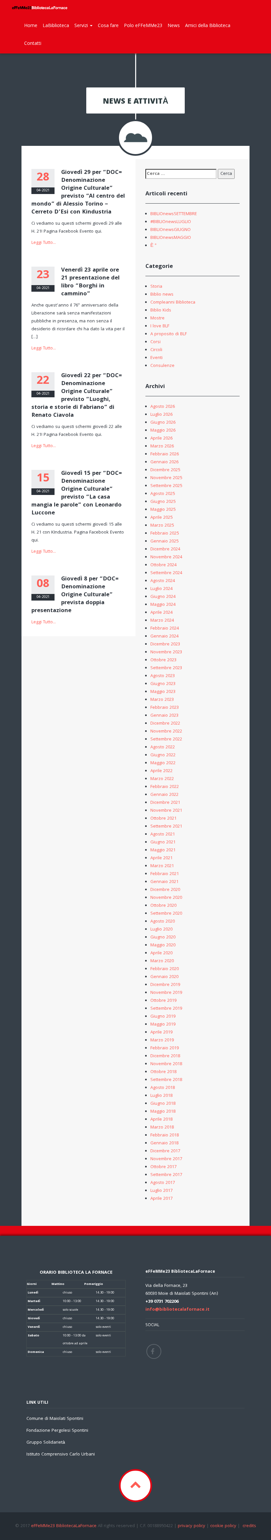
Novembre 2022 (166, 731)
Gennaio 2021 (164, 882)
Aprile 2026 (161, 438)
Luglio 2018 (161, 1095)
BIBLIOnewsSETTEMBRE (173, 214)
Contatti (32, 43)
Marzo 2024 (162, 620)
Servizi (81, 25)
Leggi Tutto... (43, 242)
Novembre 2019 (166, 993)
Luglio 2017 (161, 1191)
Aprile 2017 (161, 1198)
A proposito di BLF (168, 334)
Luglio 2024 (161, 589)
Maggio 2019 (162, 1024)
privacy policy (191, 1526)
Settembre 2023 (166, 668)
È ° (153, 245)
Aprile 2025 (161, 517)
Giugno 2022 (162, 755)
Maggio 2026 (162, 430)
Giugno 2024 (162, 597)
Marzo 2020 (162, 961)
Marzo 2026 (162, 446)
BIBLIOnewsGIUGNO (170, 230)
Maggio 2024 (162, 604)
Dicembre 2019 (165, 985)
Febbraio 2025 (164, 533)
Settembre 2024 (166, 573)
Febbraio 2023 (164, 707)
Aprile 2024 (161, 612)
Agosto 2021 (162, 834)
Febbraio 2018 (164, 1135)
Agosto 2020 (162, 921)
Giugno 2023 (162, 684)
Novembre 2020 (166, 897)
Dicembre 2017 (165, 1151)
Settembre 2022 (166, 739)
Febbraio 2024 (164, 628)
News (174, 25)
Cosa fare (108, 25)
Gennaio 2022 (164, 795)
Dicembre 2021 (165, 802)
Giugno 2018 (162, 1103)
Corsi (155, 342)
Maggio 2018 (162, 1111)
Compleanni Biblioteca (172, 302)
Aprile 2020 (161, 953)
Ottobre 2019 (163, 1000)
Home (30, 25)
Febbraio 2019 (164, 1048)
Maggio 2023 (162, 692)
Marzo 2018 (162, 1127)
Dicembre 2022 (165, 723)
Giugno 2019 (162, 1016)
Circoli (156, 350)
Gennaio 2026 (164, 462)
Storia (156, 286)
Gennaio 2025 (164, 541)
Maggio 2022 (162, 763)
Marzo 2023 (162, 700)
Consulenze (162, 366)
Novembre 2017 (166, 1159)
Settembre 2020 (166, 913)
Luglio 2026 (161, 414)
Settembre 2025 (166, 486)
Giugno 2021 (162, 842)
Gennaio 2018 (164, 1143)
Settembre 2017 (166, 1175)
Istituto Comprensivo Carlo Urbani (60, 1454)
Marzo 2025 (162, 525)
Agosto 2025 (162, 494)
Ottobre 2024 (163, 565)
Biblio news (162, 294)
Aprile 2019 (161, 1032)
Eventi (156, 358)
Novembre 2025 (166, 478)
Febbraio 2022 (164, 787)
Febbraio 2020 (164, 969)
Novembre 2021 (166, 810)
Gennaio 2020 (164, 977)
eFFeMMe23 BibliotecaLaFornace (64, 1526)
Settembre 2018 (166, 1080)
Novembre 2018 (166, 1064)
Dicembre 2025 (165, 470)
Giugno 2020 (162, 937)
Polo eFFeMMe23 (143, 25)
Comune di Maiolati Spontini (54, 1419)
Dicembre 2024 (165, 549)
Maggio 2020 (162, 945)
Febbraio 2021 (164, 874)
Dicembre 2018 (165, 1056)
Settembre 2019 (166, 1008)
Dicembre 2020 (165, 890)
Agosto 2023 (162, 676)
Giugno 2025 (162, 502)
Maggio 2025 (162, 509)
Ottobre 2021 (163, 818)
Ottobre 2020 (163, 905)
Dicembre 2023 (165, 644)
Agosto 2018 (162, 1088)
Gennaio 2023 (164, 715)
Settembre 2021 (166, 826)
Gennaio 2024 (164, 636)
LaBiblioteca (56, 25)
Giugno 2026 (162, 422)
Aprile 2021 (161, 858)
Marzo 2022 (162, 779)
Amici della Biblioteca (207, 25)
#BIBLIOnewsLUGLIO (170, 222)
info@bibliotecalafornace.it (177, 1309)
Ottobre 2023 (163, 660)
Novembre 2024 (166, 557)
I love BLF (159, 326)
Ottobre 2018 (163, 1072)
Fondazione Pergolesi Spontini (57, 1430)
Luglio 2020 (161, 929)
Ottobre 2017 (163, 1167)
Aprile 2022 (161, 771)
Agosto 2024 (162, 581)
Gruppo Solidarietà (45, 1442)
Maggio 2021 (162, 850)
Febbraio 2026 (164, 454)
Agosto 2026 (162, 406)
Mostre (157, 318)
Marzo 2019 (162, 1040)
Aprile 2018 (161, 1119)
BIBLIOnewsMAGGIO (170, 238)
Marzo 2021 (162, 866)
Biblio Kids (160, 310)
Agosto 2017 (162, 1183)
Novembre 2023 (166, 652)
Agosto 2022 (162, 747)
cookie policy (223, 1526)
